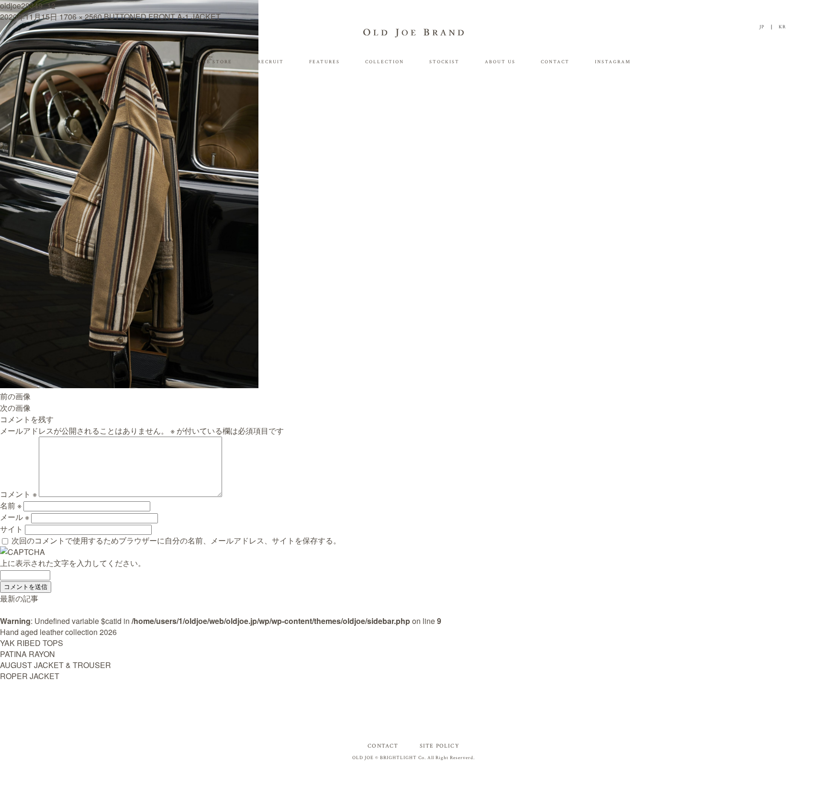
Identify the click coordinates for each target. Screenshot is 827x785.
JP (762, 27)
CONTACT (555, 62)
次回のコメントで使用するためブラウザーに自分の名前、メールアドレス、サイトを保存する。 (176, 540)
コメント (18, 493)
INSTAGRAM (613, 62)
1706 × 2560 (80, 16)
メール (14, 516)
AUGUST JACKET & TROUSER (55, 664)
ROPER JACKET (29, 675)
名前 (11, 505)
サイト (11, 528)
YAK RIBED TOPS (31, 642)
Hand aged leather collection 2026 (58, 631)
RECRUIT (270, 62)
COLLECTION (384, 62)
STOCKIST (444, 62)
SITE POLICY (439, 746)
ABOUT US (500, 62)
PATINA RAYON (27, 653)
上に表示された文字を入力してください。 (72, 562)
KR (782, 27)
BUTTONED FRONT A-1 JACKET (162, 16)
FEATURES (324, 62)
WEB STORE (214, 62)
